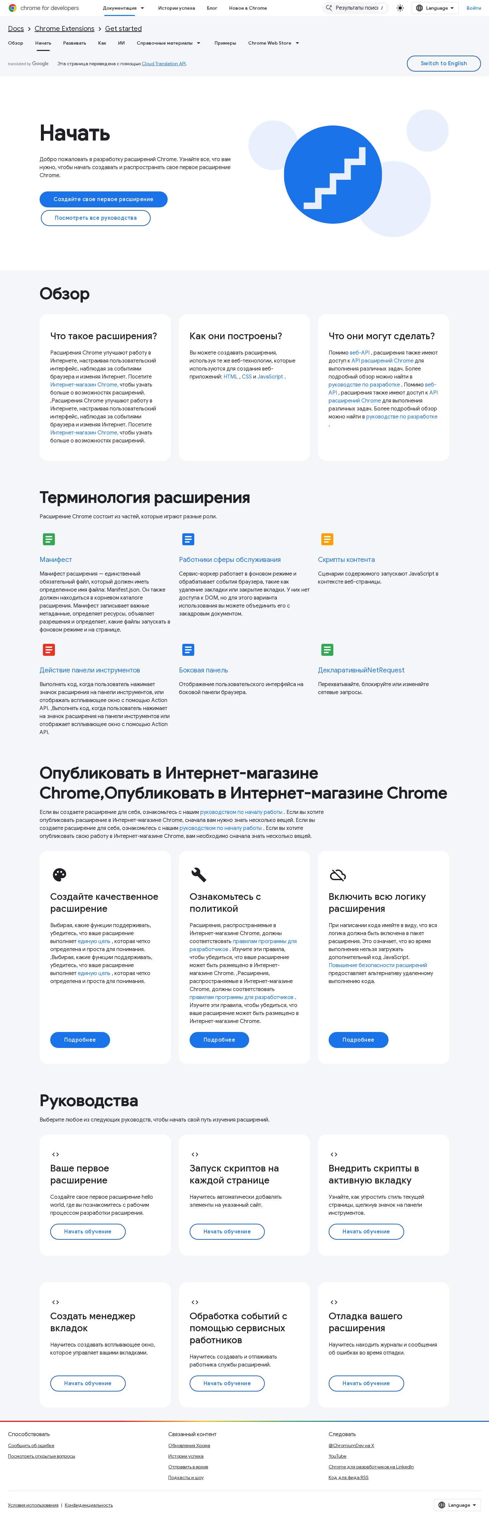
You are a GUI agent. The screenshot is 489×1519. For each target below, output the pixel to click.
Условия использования (33, 1505)
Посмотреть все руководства (96, 218)
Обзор (15, 43)
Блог (212, 8)
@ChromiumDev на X (351, 1445)
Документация (119, 8)
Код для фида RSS (349, 1477)
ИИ (121, 43)
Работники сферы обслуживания (230, 560)
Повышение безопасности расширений (378, 965)
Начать (43, 43)
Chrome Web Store (269, 43)
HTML (231, 377)
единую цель (94, 941)
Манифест (56, 560)
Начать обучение (88, 1231)
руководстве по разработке (364, 384)
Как (102, 43)
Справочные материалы (165, 43)
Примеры (225, 43)
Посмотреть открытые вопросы (41, 1456)
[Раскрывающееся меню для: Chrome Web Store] (299, 43)
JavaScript (270, 377)
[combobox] (355, 8)
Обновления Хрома (189, 1445)
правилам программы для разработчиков (241, 997)
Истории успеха (176, 8)
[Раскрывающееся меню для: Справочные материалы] (201, 43)
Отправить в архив (188, 1467)
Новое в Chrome (248, 8)
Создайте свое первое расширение (104, 199)
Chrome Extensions (64, 29)
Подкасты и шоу (186, 1477)
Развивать (74, 43)
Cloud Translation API (164, 64)
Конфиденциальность (89, 1505)
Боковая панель (203, 670)
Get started (123, 29)
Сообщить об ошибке (31, 1445)
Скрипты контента (346, 560)
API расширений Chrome (382, 361)
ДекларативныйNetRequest (361, 670)
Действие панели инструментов (90, 670)
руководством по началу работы (241, 812)
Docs (16, 29)
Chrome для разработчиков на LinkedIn (371, 1467)
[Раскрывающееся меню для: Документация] (144, 8)
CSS (247, 377)
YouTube (337, 1456)
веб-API (360, 353)
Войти (474, 8)
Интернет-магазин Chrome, (84, 384)
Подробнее (80, 1040)
